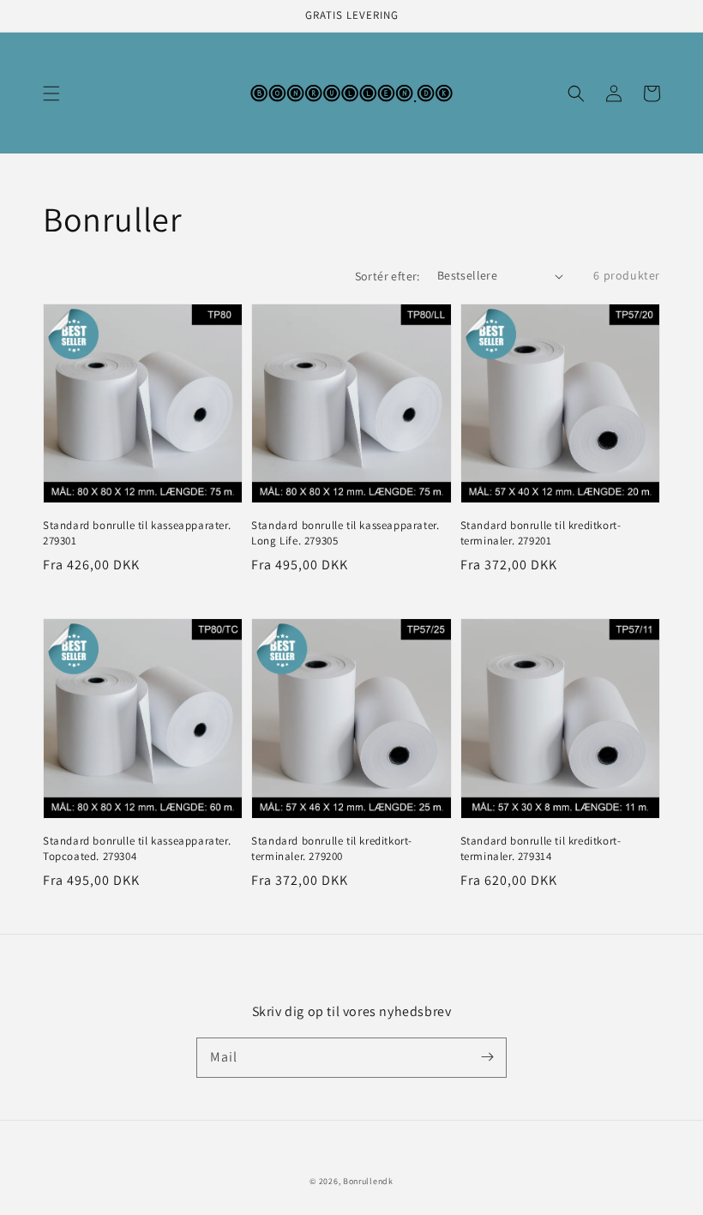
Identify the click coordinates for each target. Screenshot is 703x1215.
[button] (51, 93)
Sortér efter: (387, 276)
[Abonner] (487, 1057)
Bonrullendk (368, 1181)
